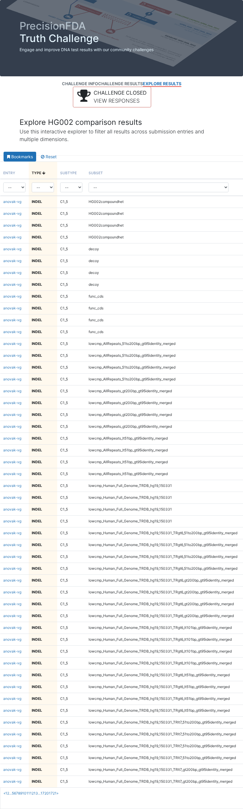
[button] (112, 97)
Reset (50, 156)
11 (28, 793)
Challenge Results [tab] (120, 83)
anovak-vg (12, 201)
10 (24, 793)
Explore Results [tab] (162, 83)
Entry (9, 173)
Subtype (68, 173)
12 (32, 793)
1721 (53, 793)
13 (36, 793)
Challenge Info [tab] (80, 83)
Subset (96, 173)
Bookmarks (21, 156)
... (10, 793)
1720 (45, 793)
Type (37, 173)
